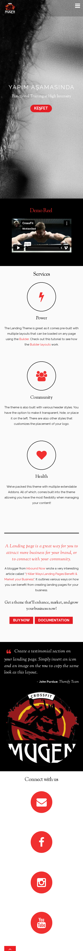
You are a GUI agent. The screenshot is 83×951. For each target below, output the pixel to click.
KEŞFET (41, 108)
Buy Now (21, 620)
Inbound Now (35, 568)
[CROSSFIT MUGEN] (10, 11)
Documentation (53, 620)
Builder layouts (40, 344)
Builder (24, 339)
